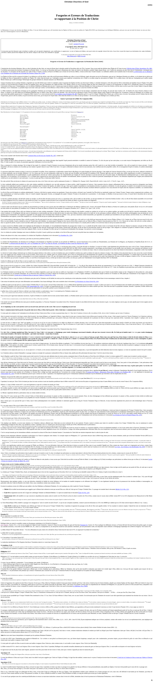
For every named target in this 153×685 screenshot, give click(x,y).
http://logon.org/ (71, 56)
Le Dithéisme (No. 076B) (80, 586)
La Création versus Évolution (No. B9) (66, 94)
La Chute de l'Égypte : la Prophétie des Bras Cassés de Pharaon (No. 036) (66, 243)
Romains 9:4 (83, 525)
